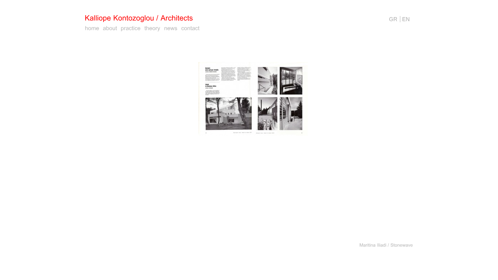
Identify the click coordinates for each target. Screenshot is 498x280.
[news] (171, 28)
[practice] (131, 28)
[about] (110, 28)
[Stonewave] (401, 244)
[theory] (152, 28)
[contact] (190, 28)
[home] (92, 28)
